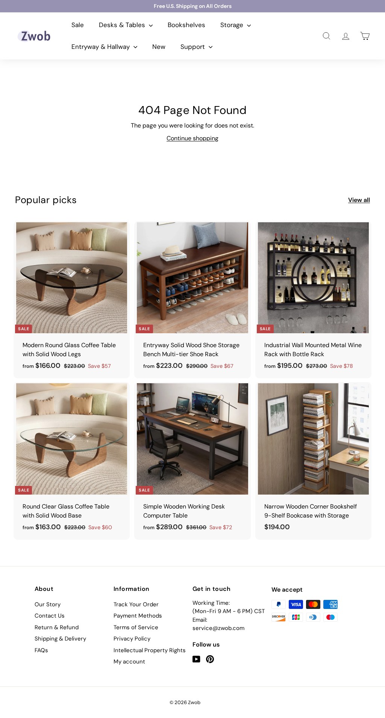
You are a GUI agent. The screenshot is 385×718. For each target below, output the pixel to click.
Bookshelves (186, 25)
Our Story (48, 604)
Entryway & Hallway (101, 47)
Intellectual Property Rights (150, 650)
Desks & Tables (123, 25)
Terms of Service (136, 627)
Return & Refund (57, 627)
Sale (77, 25)
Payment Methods (138, 615)
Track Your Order (136, 604)
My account (129, 661)
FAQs (41, 650)
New (158, 47)
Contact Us (50, 615)
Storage (232, 25)
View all (359, 200)
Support (193, 47)
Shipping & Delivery (60, 638)
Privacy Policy (132, 638)
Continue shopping (192, 138)
